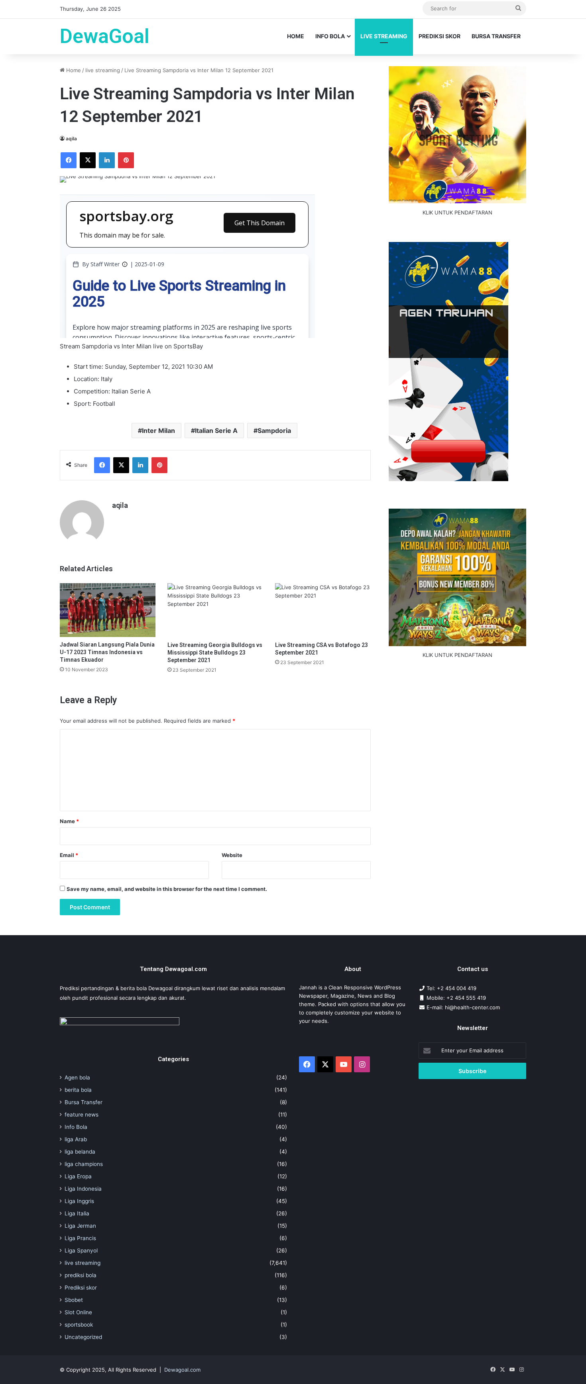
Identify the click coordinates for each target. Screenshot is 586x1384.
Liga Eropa (78, 1176)
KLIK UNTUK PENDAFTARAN (457, 212)
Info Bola (330, 36)
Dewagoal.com (182, 1369)
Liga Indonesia (83, 1188)
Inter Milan (158, 430)
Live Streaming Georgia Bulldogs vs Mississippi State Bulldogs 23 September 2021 (214, 652)
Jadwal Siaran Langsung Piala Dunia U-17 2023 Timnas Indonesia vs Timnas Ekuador (107, 652)
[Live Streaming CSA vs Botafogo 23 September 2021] (323, 610)
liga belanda (80, 1151)
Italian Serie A (216, 430)
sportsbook (79, 1324)
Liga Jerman (80, 1226)
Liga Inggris (79, 1201)
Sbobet (74, 1300)
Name (69, 821)
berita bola (78, 1090)
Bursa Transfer (496, 36)
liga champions (84, 1164)
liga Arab (76, 1139)
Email (69, 855)
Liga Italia (77, 1213)
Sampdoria (274, 430)
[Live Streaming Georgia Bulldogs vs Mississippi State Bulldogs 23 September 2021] (215, 610)
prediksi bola (80, 1275)
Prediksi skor (81, 1287)
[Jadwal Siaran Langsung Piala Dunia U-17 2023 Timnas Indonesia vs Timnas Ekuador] (107, 610)
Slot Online (78, 1312)
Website (232, 855)
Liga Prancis (80, 1238)
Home (295, 36)
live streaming (383, 36)
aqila (71, 139)
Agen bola (77, 1077)
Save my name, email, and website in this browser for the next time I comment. (167, 889)
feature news (81, 1114)
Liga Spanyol (81, 1250)
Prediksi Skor (439, 36)
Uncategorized (83, 1337)
